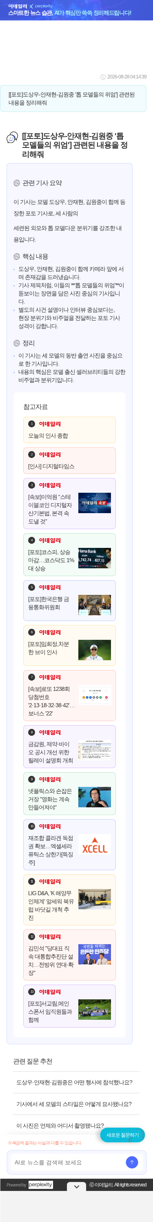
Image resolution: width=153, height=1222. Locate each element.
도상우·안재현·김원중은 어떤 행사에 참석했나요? (74, 1082)
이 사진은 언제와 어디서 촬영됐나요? (60, 1125)
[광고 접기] (76, 1186)
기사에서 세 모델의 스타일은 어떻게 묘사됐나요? (73, 1104)
